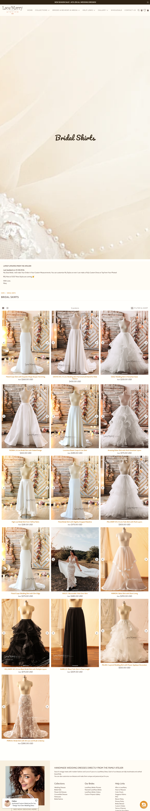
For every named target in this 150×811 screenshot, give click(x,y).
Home (30, 10)
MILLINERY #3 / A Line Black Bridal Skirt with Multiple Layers (26, 669)
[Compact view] (7, 308)
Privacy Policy (119, 801)
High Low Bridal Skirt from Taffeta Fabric (25, 522)
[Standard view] (3, 308)
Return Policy (119, 799)
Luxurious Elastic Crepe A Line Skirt (75, 450)
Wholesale (116, 10)
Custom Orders (120, 806)
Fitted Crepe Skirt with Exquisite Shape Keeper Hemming (25, 377)
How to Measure (120, 790)
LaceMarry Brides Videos (93, 792)
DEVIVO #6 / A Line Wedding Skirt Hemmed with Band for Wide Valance (75, 378)
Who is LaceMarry (121, 787)
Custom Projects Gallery (92, 794)
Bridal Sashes (58, 799)
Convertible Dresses (60, 794)
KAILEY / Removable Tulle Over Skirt (75, 593)
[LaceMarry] (12, 10)
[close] (148, 2)
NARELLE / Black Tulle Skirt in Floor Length (75, 669)
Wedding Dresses (60, 787)
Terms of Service (120, 808)
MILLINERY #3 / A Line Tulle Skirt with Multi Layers (124, 522)
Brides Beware (119, 804)
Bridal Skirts (11, 293)
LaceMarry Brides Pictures (93, 787)
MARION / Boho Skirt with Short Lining (124, 593)
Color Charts (119, 792)
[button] (144, 805)
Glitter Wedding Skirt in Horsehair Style (124, 377)
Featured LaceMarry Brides (93, 790)
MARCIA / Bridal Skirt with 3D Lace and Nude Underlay (25, 741)
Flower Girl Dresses (60, 792)
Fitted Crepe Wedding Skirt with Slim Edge (25, 593)
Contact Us (130, 10)
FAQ (116, 797)
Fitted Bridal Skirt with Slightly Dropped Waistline (75, 522)
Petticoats (57, 797)
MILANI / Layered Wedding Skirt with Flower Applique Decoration (124, 665)
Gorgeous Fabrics (120, 794)
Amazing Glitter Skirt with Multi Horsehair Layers (124, 450)
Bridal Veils (57, 790)
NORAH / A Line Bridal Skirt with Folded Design (25, 450)
